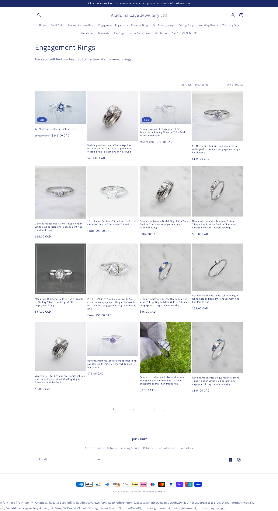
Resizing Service (130, 448)
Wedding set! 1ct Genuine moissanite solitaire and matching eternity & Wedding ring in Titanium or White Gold (60, 379)
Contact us (186, 448)
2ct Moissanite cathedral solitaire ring (56, 129)
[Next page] (164, 409)
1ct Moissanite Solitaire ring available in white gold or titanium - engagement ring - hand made (216, 149)
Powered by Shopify (156, 491)
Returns (148, 448)
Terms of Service (166, 448)
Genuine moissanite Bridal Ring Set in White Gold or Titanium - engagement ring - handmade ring (164, 224)
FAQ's (100, 448)
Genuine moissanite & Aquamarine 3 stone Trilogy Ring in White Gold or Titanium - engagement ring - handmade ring (215, 381)
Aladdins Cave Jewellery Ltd (133, 491)
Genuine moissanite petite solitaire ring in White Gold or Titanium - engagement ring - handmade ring (216, 299)
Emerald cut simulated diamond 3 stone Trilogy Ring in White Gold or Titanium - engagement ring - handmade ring (162, 380)
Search (89, 448)
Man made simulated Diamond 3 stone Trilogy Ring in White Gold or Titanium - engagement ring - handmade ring (214, 224)
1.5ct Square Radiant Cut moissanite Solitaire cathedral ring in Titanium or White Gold (112, 223)
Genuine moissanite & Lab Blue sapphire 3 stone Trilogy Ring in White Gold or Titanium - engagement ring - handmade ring (164, 302)
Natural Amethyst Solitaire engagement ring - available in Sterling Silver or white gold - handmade (112, 364)
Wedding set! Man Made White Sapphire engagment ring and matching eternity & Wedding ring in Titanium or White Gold (110, 148)
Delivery (112, 448)
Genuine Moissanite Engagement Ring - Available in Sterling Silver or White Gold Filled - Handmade (162, 132)
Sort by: (186, 84)
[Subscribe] (99, 459)
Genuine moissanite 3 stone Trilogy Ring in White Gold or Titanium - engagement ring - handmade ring (59, 227)
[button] (39, 15)
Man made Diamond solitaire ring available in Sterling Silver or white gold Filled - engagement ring (59, 302)
